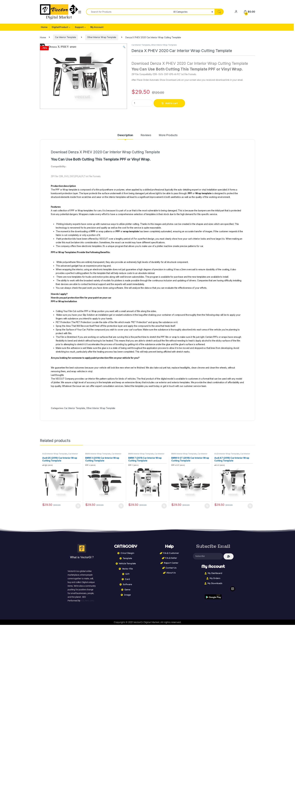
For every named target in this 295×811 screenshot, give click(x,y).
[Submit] (229, 556)
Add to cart (171, 103)
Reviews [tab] (146, 135)
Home (44, 27)
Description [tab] (125, 135)
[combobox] (129, 12)
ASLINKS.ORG (87, 600)
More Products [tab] (168, 135)
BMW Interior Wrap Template (98, 454)
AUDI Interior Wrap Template (54, 454)
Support (79, 27)
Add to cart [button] (78, 506)
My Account (96, 27)
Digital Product (60, 27)
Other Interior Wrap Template (101, 37)
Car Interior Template (65, 37)
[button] (124, 47)
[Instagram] (232, 588)
